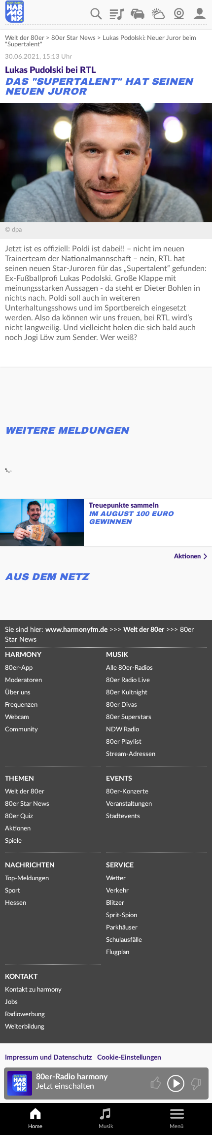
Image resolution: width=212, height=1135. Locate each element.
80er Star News (73, 38)
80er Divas (121, 705)
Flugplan (117, 952)
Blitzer (115, 903)
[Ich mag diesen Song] (156, 1083)
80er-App (19, 668)
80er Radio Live (128, 680)
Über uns (18, 692)
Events (119, 778)
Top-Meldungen (27, 878)
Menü (176, 1126)
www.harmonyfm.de (76, 629)
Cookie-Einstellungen (129, 1057)
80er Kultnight (126, 692)
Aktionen (187, 556)
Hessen (15, 903)
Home (35, 1126)
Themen (19, 778)
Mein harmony (199, 10)
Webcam (179, 10)
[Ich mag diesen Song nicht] (195, 1083)
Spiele (13, 841)
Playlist (116, 10)
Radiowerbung (25, 1014)
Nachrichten (30, 865)
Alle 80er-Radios (129, 668)
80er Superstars (128, 717)
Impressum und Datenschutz (48, 1057)
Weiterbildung (24, 1027)
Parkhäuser (122, 928)
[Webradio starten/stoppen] (175, 1083)
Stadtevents (123, 816)
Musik (117, 655)
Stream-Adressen (130, 754)
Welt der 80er (24, 38)
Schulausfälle (124, 940)
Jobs (11, 1002)
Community (21, 729)
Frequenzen (21, 705)
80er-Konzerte (127, 792)
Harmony (23, 655)
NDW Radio (122, 729)
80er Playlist (123, 742)
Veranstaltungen (129, 804)
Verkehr (137, 10)
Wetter (158, 10)
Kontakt (21, 976)
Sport (12, 891)
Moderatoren (23, 680)
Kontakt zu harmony (33, 990)
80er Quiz (19, 816)
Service (120, 865)
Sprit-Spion (121, 915)
